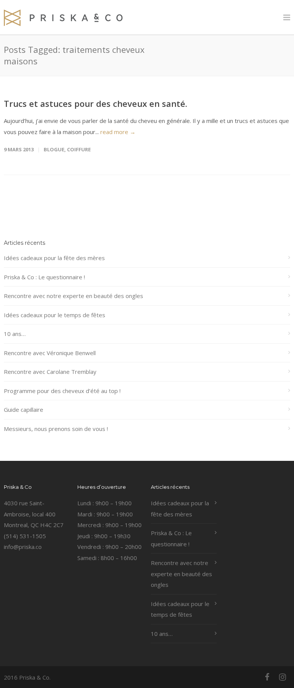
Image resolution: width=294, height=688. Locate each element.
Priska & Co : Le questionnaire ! (44, 277)
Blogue (54, 149)
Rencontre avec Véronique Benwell (50, 353)
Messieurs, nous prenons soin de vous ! (56, 428)
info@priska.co (23, 546)
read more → (118, 132)
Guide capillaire (23, 409)
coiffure (79, 149)
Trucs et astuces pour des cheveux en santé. (95, 103)
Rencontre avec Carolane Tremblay (50, 371)
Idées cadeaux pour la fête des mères (54, 258)
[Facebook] (267, 677)
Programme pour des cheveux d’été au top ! (62, 391)
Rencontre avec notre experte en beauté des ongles (73, 296)
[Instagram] (282, 677)
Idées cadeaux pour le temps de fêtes (54, 315)
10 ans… (15, 333)
